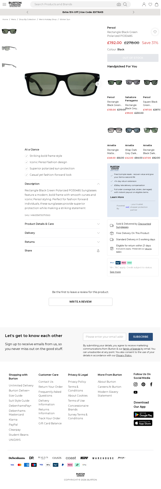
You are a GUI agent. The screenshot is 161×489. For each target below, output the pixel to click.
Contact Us (45, 386)
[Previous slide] (26, 12)
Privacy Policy (76, 386)
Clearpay (14, 438)
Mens (13, 19)
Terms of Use (75, 405)
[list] (61, 84)
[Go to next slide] (97, 83)
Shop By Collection (27, 19)
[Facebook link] (134, 397)
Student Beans (18, 443)
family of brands (130, 354)
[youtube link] (142, 397)
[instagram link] (134, 389)
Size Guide (15, 404)
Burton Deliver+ (19, 399)
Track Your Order (49, 427)
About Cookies (77, 400)
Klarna (13, 428)
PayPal (13, 433)
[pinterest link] (142, 389)
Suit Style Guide (19, 409)
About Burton (105, 386)
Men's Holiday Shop (48, 19)
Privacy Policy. (128, 360)
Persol (110, 27)
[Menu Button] (4, 4)
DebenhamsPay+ (20, 414)
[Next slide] (132, 12)
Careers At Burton (108, 392)
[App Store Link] (141, 424)
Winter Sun (65, 19)
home (5, 19)
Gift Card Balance (49, 432)
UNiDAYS (15, 448)
